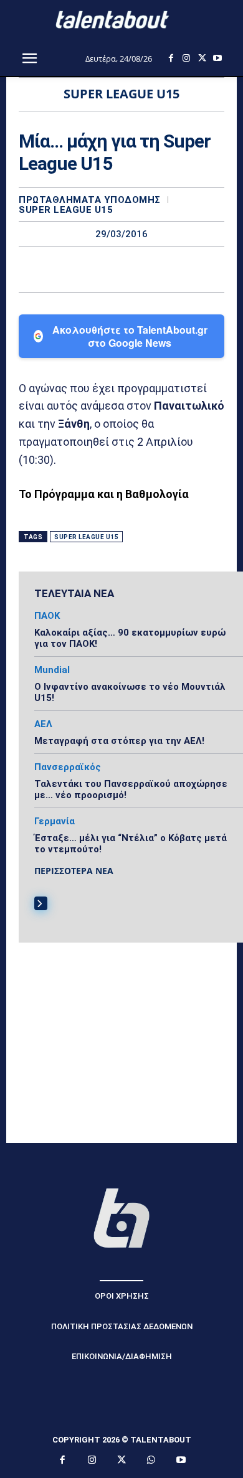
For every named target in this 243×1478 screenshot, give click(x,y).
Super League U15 (66, 210)
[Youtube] (218, 58)
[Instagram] (187, 58)
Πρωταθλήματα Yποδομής (90, 200)
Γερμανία (54, 821)
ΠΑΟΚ (47, 616)
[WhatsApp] (164, 269)
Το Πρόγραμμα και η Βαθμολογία (104, 494)
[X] (202, 58)
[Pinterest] (135, 269)
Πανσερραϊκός (67, 767)
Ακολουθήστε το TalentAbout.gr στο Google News (129, 336)
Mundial (52, 670)
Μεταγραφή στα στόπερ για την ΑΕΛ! (119, 740)
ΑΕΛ (43, 724)
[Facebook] (171, 58)
